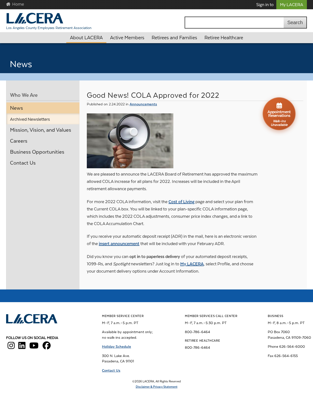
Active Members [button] (127, 37)
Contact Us (23, 163)
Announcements (143, 104)
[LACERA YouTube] (34, 347)
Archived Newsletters (30, 119)
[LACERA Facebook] (47, 347)
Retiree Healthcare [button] (223, 37)
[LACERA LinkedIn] (21, 347)
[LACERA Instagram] (11, 347)
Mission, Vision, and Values (40, 130)
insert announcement (119, 243)
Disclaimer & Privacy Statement (157, 386)
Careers (18, 141)
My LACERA (291, 4)
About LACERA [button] (86, 37)
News (16, 108)
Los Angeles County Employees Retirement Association (48, 28)
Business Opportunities (37, 152)
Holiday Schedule (116, 346)
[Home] (35, 18)
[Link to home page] (32, 319)
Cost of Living (181, 201)
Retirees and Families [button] (174, 37)
